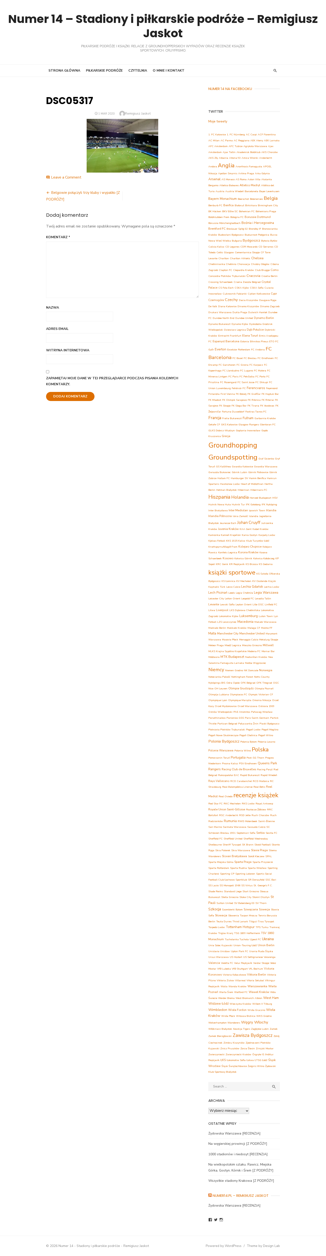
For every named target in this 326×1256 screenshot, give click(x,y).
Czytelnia (137, 70)
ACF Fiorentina (267, 134)
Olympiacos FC (238, 694)
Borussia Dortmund (258, 217)
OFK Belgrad (248, 683)
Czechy (231, 299)
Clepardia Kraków (243, 270)
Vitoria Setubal (255, 980)
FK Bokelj (241, 394)
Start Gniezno (250, 891)
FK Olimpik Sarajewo (234, 400)
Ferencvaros (256, 388)
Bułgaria (237, 241)
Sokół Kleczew (256, 856)
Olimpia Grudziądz (241, 688)
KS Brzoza (252, 564)
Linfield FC (271, 604)
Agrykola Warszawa (255, 146)
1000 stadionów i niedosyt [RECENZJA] (238, 1154)
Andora (212, 166)
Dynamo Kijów (239, 324)
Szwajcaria (251, 909)
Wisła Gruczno (256, 1010)
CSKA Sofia (256, 288)
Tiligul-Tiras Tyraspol (261, 921)
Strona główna (64, 70)
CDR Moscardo (249, 246)
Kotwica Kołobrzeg (263, 558)
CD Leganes (232, 246)
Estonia (244, 341)
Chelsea (257, 258)
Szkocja (214, 909)
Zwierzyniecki (216, 1054)
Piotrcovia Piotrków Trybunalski (226, 729)
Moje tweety (217, 121)
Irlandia (271, 510)
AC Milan (214, 140)
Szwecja (264, 909)
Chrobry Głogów (260, 264)
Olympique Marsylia (239, 700)
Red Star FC (215, 803)
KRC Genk (222, 564)
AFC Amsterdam (218, 146)
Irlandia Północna (220, 516)
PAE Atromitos (241, 712)
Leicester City (216, 598)
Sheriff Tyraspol (232, 844)
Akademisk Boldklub (248, 152)
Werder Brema (226, 998)
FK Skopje (225, 405)
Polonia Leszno (266, 742)
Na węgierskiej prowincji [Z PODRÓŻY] (237, 1143)
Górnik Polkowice (258, 472)
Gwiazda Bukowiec (219, 472)
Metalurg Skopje (268, 639)
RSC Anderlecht (228, 815)
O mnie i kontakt (168, 70)
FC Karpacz (256, 365)
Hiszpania (219, 497)
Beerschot (243, 199)
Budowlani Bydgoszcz (231, 235)
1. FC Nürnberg (236, 134)
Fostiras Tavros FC (256, 411)
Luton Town (266, 616)
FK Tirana (253, 405)
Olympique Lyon (217, 700)
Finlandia (214, 394)
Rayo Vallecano (218, 781)
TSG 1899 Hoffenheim (247, 933)
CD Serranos (265, 246)
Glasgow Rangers (248, 424)
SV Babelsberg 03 (244, 903)
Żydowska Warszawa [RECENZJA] (234, 1133)
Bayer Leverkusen (269, 191)
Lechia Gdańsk (252, 586)
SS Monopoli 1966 (230, 885)
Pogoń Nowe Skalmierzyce (223, 735)
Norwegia (265, 670)
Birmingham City (268, 205)
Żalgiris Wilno (256, 1066)
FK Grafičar (254, 394)
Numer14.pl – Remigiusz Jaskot (240, 1195)
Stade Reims (215, 891)
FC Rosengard (228, 382)
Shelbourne (215, 844)
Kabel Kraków (260, 529)
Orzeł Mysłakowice (226, 706)
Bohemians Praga (266, 211)
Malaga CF (253, 628)
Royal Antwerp (264, 803)
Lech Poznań (217, 592)
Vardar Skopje (261, 963)
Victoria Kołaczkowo (234, 974)
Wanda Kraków (237, 986)
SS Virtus (246, 885)
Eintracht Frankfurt (229, 336)
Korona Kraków (248, 552)
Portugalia (238, 757)
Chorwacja (243, 264)
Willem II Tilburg (262, 1004)
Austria (220, 191)
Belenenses (256, 199)
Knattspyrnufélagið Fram (222, 547)
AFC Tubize (235, 146)
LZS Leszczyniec (227, 622)
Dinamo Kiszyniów (248, 306)
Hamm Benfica (257, 478)
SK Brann (247, 844)
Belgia (271, 198)
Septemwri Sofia (246, 833)
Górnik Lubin (239, 472)
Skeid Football (262, 844)
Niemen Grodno (234, 670)
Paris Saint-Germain (257, 718)
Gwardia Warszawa (265, 466)
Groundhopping (232, 445)
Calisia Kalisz (216, 246)
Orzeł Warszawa (247, 706)
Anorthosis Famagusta (249, 166)
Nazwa (52, 307)
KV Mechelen (243, 581)
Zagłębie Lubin (260, 1029)
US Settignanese (253, 957)
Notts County (261, 677)
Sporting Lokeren (245, 874)
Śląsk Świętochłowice (234, 1066)
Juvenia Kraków (228, 529)
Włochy (261, 1022)
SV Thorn (261, 903)
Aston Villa (253, 179)
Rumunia (230, 821)
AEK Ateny (256, 140)
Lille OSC (258, 604)
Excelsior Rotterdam (238, 349)
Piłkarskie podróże (104, 70)
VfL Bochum (256, 969)
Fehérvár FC (239, 388)
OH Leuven (220, 688)
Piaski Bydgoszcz (269, 723)
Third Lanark (240, 921)
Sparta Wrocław (257, 868)
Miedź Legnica (233, 645)
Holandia (240, 497)
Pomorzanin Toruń (219, 758)
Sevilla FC (271, 833)
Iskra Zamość (240, 516)
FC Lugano (246, 370)
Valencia (214, 963)
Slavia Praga (259, 850)
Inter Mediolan (238, 510)
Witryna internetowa (67, 350)
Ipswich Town (257, 510)
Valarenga (269, 957)
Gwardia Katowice (242, 466)
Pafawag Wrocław (262, 712)
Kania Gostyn (250, 535)
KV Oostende (259, 581)
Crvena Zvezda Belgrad (247, 282)
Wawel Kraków (259, 992)
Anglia (226, 165)
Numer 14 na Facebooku (230, 88)
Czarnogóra (216, 300)
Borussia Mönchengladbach (224, 223)
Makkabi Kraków (237, 628)
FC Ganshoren (227, 365)
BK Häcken (214, 211)
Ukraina (268, 938)
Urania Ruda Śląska (261, 951)
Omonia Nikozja (261, 700)
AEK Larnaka (271, 140)
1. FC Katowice (217, 134)
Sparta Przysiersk (262, 862)
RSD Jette (245, 815)
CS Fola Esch (226, 288)
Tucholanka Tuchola (237, 939)
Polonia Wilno (242, 750)
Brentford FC (217, 229)
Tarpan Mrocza (248, 915)
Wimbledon (217, 1009)
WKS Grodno (264, 1016)
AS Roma (241, 179)
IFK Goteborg (253, 504)
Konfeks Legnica (227, 552)
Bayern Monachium (222, 198)
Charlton (223, 258)
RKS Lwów (248, 803)
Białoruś (239, 205)
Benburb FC (215, 205)
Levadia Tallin (263, 598)
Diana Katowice (227, 306)
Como (275, 270)
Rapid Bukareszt (250, 775)
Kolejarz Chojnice (250, 546)
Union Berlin (266, 945)
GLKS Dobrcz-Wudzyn (221, 430)
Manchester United (252, 633)
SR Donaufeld (256, 879)
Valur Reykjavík (243, 963)
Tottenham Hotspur (240, 927)
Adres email (57, 329)
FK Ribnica (254, 400)
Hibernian (243, 490)
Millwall (268, 645)
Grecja (226, 436)
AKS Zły (213, 158)
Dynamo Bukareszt (219, 324)
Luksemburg (248, 616)
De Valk (212, 306)
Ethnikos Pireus (259, 341)
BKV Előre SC (230, 211)
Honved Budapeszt (260, 498)
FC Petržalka (246, 376)
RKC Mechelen (232, 803)
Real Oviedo (225, 796)
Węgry (247, 1022)
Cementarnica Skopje (247, 252)
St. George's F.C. (263, 885)
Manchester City (227, 633)
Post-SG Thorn (255, 758)
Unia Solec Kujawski (220, 945)
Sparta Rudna (238, 868)
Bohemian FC (247, 211)
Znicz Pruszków (229, 1048)
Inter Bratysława (218, 510)
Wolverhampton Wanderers (224, 1022)
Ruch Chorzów (260, 815)
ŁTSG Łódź (261, 1060)
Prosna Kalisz (230, 763)
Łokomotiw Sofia (236, 1060)
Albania (223, 158)
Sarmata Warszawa (234, 827)
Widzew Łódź (218, 1003)
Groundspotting (233, 457)
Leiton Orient (232, 598)
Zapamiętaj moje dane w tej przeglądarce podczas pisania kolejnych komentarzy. (112, 381)
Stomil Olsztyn (261, 897)
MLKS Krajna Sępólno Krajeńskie (227, 651)
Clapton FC (225, 270)
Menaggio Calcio (248, 639)
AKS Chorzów (269, 152)
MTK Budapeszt (232, 656)
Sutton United (224, 903)
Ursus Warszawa (218, 957)
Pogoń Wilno (265, 735)
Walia (224, 986)
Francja (214, 418)
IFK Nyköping (269, 504)
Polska (260, 749)
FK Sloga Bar (239, 405)
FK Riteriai (268, 400)
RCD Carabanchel (241, 781)
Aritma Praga (246, 173)
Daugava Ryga (267, 300)
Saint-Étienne (266, 821)
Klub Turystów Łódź (257, 541)
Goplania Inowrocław (248, 430)
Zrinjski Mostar (264, 1048)
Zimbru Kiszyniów (234, 1043)
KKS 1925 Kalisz (235, 541)
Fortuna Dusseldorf (233, 411)
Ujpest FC (255, 939)
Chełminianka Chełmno (222, 264)
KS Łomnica (228, 581)
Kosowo (228, 558)
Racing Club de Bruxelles (239, 769)
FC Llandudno (230, 370)
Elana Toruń (250, 335)
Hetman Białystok (226, 490)
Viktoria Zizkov (225, 980)
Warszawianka (257, 986)
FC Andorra (258, 349)
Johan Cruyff (248, 522)
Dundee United (244, 318)
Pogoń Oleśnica (248, 735)
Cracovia (253, 275)
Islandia (253, 516)
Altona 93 (235, 158)
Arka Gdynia (262, 173)
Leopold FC (247, 598)
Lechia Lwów (271, 587)
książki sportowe (231, 572)
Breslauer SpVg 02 (237, 229)
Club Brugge (262, 270)
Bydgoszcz (251, 240)
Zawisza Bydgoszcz (253, 1035)
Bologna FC (237, 217)
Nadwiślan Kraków (256, 657)
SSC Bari (270, 879)
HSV (275, 498)
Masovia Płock (230, 639)
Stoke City (245, 897)
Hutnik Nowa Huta (219, 504)
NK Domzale (251, 670)
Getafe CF (214, 424)
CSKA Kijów (242, 288)
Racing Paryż (265, 769)
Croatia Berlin (269, 276)
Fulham (248, 418)
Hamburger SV (239, 478)
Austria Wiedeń (234, 191)
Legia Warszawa (266, 592)
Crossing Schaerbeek (220, 282)
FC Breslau (250, 358)
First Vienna (228, 394)
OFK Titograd (264, 683)
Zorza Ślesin (247, 1048)
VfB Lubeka (224, 969)
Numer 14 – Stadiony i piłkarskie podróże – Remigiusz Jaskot (163, 26)
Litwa (211, 610)
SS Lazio (213, 885)
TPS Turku (262, 927)
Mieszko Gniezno (252, 645)
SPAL (268, 856)
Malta (212, 633)
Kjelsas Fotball (216, 541)
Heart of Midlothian (252, 484)
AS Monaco (228, 179)
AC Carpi (251, 134)
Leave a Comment (66, 177)
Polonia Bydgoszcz (223, 741)
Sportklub (241, 879)
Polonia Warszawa (220, 750)
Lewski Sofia (227, 604)
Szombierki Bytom (232, 909)
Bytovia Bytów (269, 241)
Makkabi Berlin (217, 628)
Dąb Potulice (255, 329)
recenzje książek (255, 795)
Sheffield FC (215, 838)
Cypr (274, 293)
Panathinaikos (217, 718)
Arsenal (214, 179)
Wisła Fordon (237, 1010)
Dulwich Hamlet (257, 312)
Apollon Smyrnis (227, 173)
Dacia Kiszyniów (248, 300)
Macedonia (245, 621)
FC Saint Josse (245, 382)
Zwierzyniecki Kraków (238, 1054)
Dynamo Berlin (264, 318)
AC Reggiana (241, 140)
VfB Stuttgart (240, 969)
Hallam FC (223, 478)
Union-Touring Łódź (245, 945)
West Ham (271, 998)
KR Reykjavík (237, 564)
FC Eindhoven (266, 358)
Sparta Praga (243, 862)
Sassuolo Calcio (256, 827)
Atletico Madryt (250, 185)
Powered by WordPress (224, 1246)
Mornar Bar (268, 651)
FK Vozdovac (267, 405)
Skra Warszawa (240, 850)
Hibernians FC (258, 490)
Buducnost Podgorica (257, 235)
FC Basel (237, 358)
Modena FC (254, 651)
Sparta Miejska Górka (220, 862)
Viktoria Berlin (256, 974)
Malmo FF (266, 628)
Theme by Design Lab (263, 1246)
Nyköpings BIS (216, 683)
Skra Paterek (222, 850)
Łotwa (250, 1060)
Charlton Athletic (240, 258)
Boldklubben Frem (218, 217)
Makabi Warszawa (265, 622)
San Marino (215, 827)
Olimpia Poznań (264, 688)
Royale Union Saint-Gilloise (226, 809)
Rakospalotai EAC (228, 775)
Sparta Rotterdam (218, 868)
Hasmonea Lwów (230, 484)
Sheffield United (233, 838)
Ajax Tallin (229, 152)
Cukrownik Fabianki (235, 294)
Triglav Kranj (225, 933)
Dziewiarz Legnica (235, 330)
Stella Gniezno (229, 897)
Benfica (228, 205)
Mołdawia (214, 657)
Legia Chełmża (244, 593)
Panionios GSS (235, 718)
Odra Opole (233, 683)
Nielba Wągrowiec (255, 663)
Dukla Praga (239, 312)
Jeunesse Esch (228, 523)
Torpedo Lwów (216, 927)
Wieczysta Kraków (240, 1004)
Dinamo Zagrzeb (269, 306)
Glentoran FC (268, 424)
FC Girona (242, 365)
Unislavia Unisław (219, 951)
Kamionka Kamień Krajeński (224, 535)
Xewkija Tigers (241, 1029)
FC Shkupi (261, 382)
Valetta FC (227, 963)
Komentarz (58, 237)
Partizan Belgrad (227, 723)
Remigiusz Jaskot (138, 113)
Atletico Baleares (229, 185)
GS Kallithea (223, 466)
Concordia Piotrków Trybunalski (227, 276)
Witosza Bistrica (245, 1016)
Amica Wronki (250, 158)
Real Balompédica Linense (237, 787)
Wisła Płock (228, 1016)
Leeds (231, 593)
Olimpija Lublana (218, 694)
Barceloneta (251, 191)
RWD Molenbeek (247, 821)
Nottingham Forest (242, 677)
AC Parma (227, 140)
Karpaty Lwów (266, 535)
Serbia (260, 833)
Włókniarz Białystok (220, 1029)
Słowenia (233, 915)
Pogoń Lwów (253, 729)
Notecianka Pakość (219, 677)
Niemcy (216, 669)
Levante (213, 604)
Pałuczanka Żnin (248, 723)
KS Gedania (266, 564)
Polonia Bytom (248, 742)
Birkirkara (251, 205)
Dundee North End (223, 318)
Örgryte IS (258, 1054)
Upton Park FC (239, 951)
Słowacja (221, 915)
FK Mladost (214, 400)
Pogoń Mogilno (270, 729)
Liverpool (222, 610)
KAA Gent (246, 529)
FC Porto (260, 376)
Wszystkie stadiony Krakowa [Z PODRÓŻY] (241, 1180)
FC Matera (260, 370)
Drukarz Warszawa (219, 312)
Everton (220, 349)
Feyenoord (272, 388)
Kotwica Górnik (243, 558)
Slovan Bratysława (234, 856)
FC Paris (233, 376)
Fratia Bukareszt (232, 418)
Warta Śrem (226, 992)
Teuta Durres (223, 921)
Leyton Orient (244, 604)
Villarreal (240, 980)
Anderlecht (265, 158)
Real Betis (259, 787)
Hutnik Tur (238, 504)
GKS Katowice (229, 424)
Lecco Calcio (233, 587)
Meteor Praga (216, 645)
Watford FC (241, 992)
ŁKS (223, 1060)
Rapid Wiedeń (269, 775)
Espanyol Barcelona (226, 341)
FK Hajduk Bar (270, 394)
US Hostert (236, 957)
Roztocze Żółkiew (256, 809)
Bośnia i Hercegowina (258, 223)
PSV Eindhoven (248, 763)
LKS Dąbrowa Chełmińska (244, 610)
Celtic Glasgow (225, 252)
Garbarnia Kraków (265, 418)
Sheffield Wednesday (255, 838)
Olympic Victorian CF (260, 694)
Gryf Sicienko (266, 458)
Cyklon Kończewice (259, 294)
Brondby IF (255, 229)
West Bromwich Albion (249, 998)
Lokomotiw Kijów (228, 616)
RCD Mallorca (261, 781)
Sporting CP (227, 874)
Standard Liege (233, 891)
